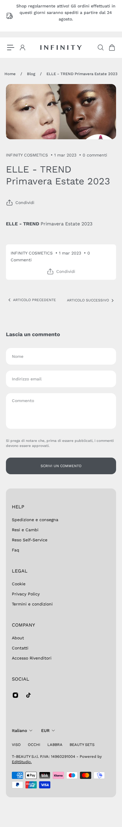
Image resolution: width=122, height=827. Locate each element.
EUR (45, 730)
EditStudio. (22, 762)
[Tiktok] (28, 695)
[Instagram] (15, 695)
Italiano (19, 730)
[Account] (22, 47)
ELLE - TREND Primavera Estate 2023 (82, 74)
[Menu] (11, 47)
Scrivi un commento (61, 466)
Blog (31, 74)
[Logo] (61, 47)
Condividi (24, 202)
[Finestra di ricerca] (100, 47)
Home (10, 74)
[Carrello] (111, 47)
